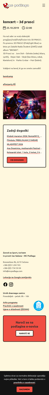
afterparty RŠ (9, 84)
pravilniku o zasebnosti (24, 382)
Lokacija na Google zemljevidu (17, 277)
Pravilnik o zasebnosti (13, 305)
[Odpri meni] (43, 5)
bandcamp (8, 76)
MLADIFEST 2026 (15, 144)
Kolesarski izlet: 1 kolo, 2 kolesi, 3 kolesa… (24, 152)
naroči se (24, 333)
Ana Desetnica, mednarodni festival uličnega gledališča (24, 148)
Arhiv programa (10, 302)
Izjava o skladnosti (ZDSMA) (16, 309)
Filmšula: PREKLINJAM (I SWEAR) (22, 140)
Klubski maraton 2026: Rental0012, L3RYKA (24, 136)
